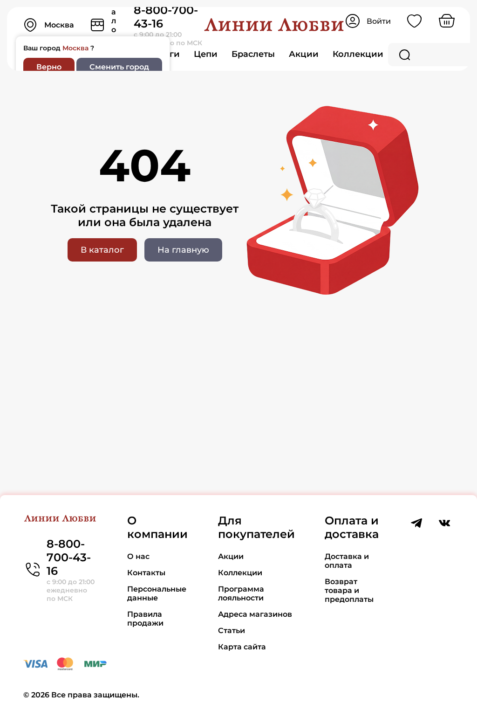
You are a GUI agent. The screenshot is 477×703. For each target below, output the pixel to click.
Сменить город (119, 66)
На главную (183, 250)
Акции (304, 54)
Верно (48, 66)
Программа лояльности (241, 593)
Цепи (206, 54)
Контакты (146, 572)
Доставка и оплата (347, 561)
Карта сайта (242, 646)
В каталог (102, 250)
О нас (138, 556)
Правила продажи (145, 618)
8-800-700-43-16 (69, 557)
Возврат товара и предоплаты (349, 590)
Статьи (231, 630)
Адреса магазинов (255, 614)
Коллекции (358, 54)
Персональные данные (156, 593)
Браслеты (253, 54)
